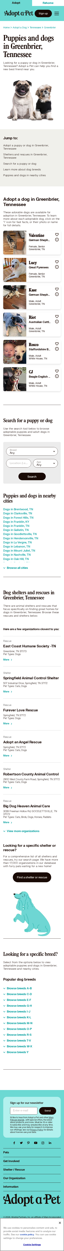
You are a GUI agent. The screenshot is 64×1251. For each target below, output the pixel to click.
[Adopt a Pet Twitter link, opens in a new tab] (22, 1143)
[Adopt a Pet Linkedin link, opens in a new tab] (50, 1143)
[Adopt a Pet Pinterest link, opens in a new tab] (29, 1143)
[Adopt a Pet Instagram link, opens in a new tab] (43, 1143)
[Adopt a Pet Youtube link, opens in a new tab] (36, 1143)
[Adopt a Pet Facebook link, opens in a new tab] (15, 1143)
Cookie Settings (32, 1244)
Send (48, 1110)
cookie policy (27, 1234)
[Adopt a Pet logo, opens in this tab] (32, 1203)
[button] (57, 234)
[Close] (60, 1223)
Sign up (43, 13)
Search (32, 476)
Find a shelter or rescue (32, 877)
